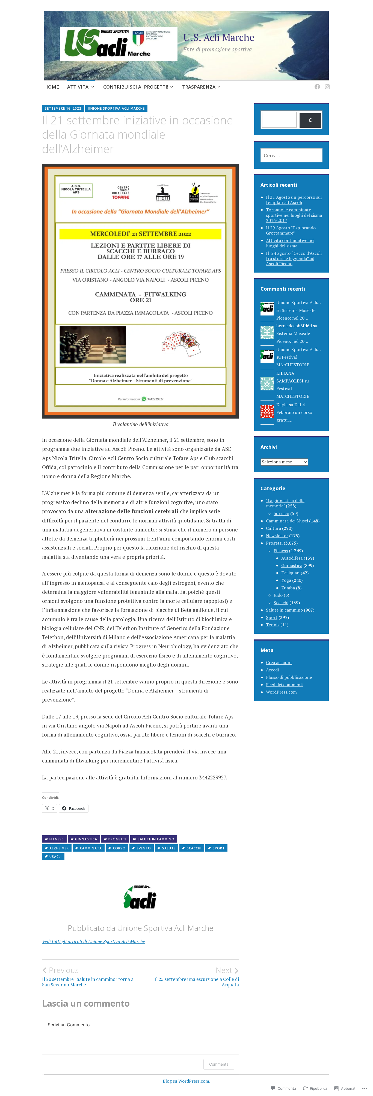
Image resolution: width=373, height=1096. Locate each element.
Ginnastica (86, 839)
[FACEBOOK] (316, 83)
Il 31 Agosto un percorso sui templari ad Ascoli (294, 199)
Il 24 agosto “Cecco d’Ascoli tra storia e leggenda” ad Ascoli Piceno (294, 258)
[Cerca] (310, 120)
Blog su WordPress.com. (186, 1081)
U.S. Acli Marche (218, 37)
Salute (169, 848)
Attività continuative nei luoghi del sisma (290, 243)
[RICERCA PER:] (291, 155)
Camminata (91, 848)
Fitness (56, 839)
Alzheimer (59, 848)
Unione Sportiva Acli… (298, 302)
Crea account (279, 662)
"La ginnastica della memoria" (285, 503)
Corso (119, 848)
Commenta (219, 1064)
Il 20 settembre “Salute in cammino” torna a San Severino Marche (88, 976)
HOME (51, 87)
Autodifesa (292, 558)
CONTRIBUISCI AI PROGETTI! (135, 87)
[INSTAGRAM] (326, 83)
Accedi (272, 670)
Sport (219, 848)
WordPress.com (281, 692)
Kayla (282, 405)
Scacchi (194, 848)
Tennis (272, 625)
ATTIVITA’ (78, 87)
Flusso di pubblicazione (289, 677)
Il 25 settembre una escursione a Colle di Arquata (197, 976)
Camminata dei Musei (287, 521)
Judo (278, 595)
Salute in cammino (156, 839)
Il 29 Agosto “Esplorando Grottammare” (291, 230)
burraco (281, 513)
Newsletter (277, 536)
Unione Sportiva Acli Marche (116, 108)
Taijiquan (290, 573)
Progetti (117, 839)
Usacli (55, 856)
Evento (144, 848)
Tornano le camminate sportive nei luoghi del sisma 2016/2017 (294, 215)
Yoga (286, 580)
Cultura (273, 528)
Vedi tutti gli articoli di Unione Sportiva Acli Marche (93, 941)
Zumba (288, 588)
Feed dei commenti (284, 685)
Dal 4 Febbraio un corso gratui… (294, 412)
